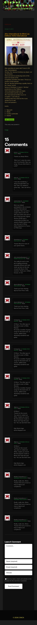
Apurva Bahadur (18, 284)
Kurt (15, 152)
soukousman (17, 201)
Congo (6, 130)
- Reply (19, 153)
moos (15, 177)
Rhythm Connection (19, 476)
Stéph (15, 407)
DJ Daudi (16, 320)
